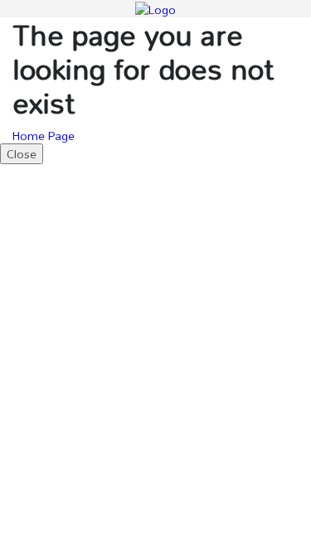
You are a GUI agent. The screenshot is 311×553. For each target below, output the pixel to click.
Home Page (43, 135)
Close (21, 153)
